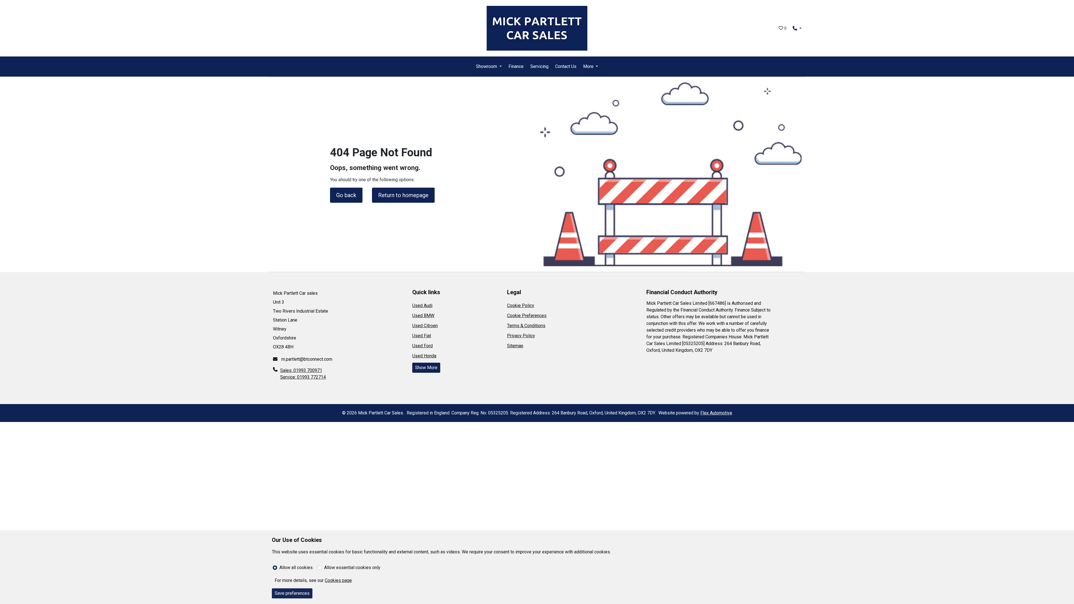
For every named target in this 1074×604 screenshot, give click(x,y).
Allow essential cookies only (352, 567)
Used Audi (422, 305)
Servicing (539, 66)
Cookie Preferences (527, 315)
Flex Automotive (716, 413)
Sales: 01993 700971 (301, 370)
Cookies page (338, 580)
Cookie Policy (520, 305)
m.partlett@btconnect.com (306, 359)
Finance (516, 66)
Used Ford (422, 345)
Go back (346, 195)
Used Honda (424, 355)
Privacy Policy (521, 335)
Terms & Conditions (526, 325)
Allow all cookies (296, 567)
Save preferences (292, 593)
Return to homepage (403, 195)
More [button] (588, 66)
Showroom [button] (486, 66)
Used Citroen (425, 325)
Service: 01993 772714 (303, 377)
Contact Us (565, 66)
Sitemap (515, 345)
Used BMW (423, 315)
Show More (426, 367)
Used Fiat (421, 335)
